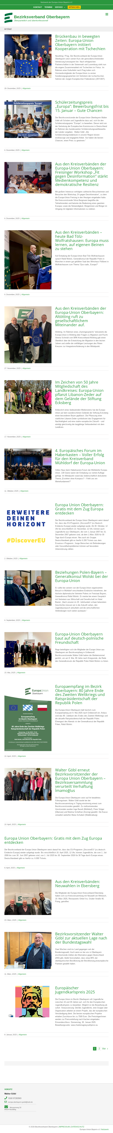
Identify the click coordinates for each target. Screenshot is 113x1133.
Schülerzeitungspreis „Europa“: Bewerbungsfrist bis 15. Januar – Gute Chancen (82, 106)
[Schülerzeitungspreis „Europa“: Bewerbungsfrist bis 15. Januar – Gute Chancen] (27, 119)
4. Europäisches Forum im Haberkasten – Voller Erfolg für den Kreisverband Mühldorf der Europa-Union (80, 456)
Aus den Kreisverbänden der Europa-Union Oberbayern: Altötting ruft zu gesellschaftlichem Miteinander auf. (80, 316)
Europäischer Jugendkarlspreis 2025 (75, 990)
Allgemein (27, 88)
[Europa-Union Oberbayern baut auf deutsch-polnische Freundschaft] (27, 649)
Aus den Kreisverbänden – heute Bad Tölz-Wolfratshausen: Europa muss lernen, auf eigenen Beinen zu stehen (82, 240)
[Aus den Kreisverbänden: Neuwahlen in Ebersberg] (27, 897)
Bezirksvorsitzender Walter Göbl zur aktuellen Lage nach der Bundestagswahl (81, 938)
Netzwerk (105, 1129)
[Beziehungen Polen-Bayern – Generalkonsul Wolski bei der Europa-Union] (27, 588)
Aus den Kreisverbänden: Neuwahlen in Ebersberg (77, 883)
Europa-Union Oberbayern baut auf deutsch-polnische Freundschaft (79, 638)
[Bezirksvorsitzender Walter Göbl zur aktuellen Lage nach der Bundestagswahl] (27, 950)
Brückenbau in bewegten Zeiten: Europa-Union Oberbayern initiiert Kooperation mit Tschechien (80, 42)
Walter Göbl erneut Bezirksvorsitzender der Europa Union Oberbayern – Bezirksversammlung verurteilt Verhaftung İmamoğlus (80, 780)
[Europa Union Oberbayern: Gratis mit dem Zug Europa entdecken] (27, 526)
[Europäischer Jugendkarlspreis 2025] (27, 1001)
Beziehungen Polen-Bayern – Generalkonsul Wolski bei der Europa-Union (81, 576)
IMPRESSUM (64, 1127)
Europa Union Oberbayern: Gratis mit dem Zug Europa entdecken (79, 509)
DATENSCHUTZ (77, 1127)
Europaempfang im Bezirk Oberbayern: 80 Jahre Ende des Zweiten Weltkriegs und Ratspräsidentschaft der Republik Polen (80, 694)
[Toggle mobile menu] (107, 14)
